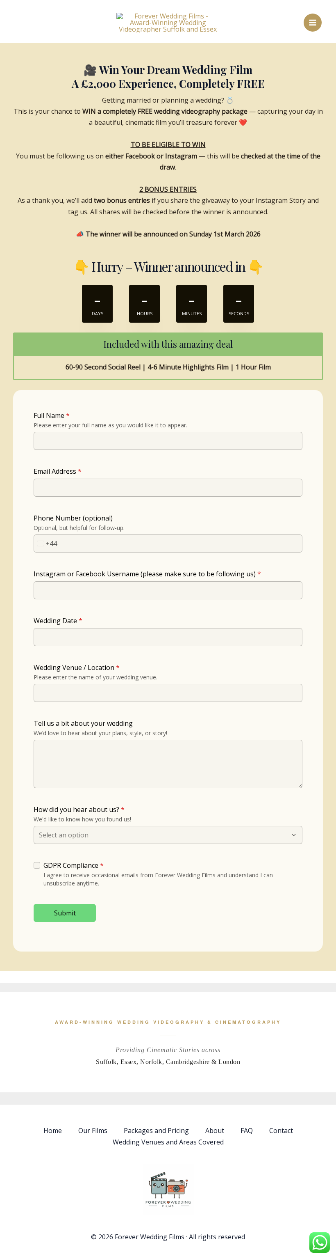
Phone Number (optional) (73, 518)
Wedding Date (58, 620)
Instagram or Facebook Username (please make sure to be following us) (147, 573)
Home (52, 1130)
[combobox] (45, 543)
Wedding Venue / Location (77, 667)
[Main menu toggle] (313, 23)
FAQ (247, 1130)
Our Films (92, 1130)
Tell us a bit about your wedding (83, 723)
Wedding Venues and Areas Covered (168, 1142)
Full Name (52, 415)
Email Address (58, 471)
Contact (281, 1130)
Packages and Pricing (156, 1130)
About (214, 1130)
